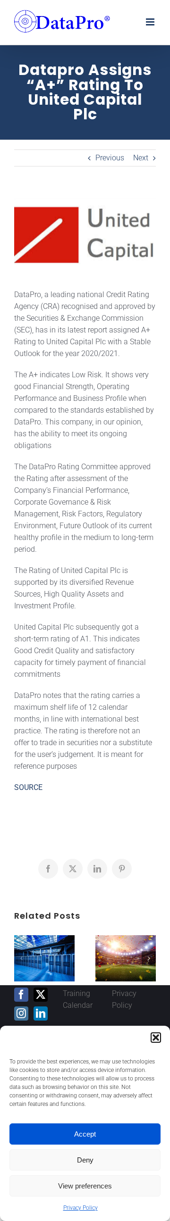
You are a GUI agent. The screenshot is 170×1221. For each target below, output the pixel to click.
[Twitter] (41, 995)
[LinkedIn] (41, 1013)
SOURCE (28, 787)
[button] (156, 1037)
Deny (85, 1160)
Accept (85, 1134)
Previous (109, 157)
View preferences (85, 1186)
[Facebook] (21, 995)
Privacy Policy (80, 1207)
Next (140, 157)
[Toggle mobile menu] (151, 22)
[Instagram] (21, 1013)
